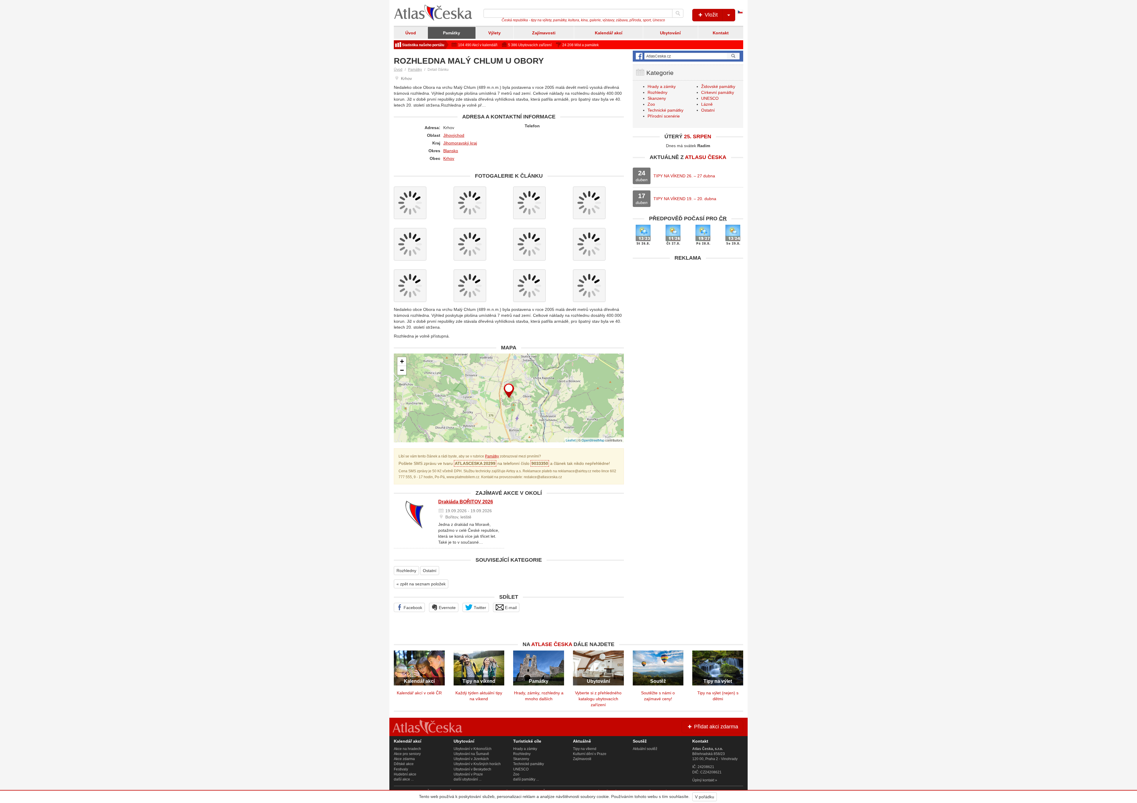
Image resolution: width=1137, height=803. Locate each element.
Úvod (410, 32)
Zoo (651, 104)
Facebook (412, 607)
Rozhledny (406, 570)
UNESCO (710, 98)
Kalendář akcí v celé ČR (419, 692)
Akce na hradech (407, 749)
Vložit (710, 15)
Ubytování (670, 32)
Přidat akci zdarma (715, 727)
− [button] (402, 370)
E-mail (510, 607)
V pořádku (704, 796)
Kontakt (721, 32)
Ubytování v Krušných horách (477, 764)
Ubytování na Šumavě (471, 754)
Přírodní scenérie (664, 116)
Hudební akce (405, 774)
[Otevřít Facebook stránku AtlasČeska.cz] (688, 56)
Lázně (707, 104)
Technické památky (665, 110)
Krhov (448, 158)
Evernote (447, 607)
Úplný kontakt (703, 780)
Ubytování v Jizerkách (471, 759)
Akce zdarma (404, 759)
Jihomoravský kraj (460, 143)
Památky (451, 32)
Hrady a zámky (662, 86)
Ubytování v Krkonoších (473, 749)
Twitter (479, 607)
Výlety (494, 32)
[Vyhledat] (677, 13)
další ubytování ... (467, 779)
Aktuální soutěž (645, 749)
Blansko (450, 150)
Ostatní (429, 570)
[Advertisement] (688, 305)
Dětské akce (404, 764)
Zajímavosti (543, 32)
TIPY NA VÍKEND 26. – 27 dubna (684, 176)
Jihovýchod (453, 135)
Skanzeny (657, 98)
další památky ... (526, 779)
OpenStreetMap (593, 440)
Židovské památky (718, 86)
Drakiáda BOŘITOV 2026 (465, 501)
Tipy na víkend (584, 749)
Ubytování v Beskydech (472, 769)
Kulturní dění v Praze (589, 754)
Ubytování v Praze (468, 774)
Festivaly (401, 769)
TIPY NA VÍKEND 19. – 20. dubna (684, 198)
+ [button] (402, 361)
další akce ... (404, 779)
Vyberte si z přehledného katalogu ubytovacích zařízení (598, 698)
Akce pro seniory (407, 754)
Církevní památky (717, 92)
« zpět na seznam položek (421, 584)
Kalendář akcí (608, 32)
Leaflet (571, 440)
